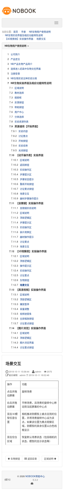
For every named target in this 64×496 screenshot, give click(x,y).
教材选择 (19, 92)
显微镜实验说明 (28, 208)
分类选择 (19, 116)
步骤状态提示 (27, 179)
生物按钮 (24, 280)
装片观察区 (25, 232)
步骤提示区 (25, 174)
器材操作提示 (27, 236)
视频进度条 (25, 313)
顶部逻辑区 (25, 217)
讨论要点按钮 (27, 188)
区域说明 (19, 88)
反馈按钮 (19, 102)
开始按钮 (23, 140)
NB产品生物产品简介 (21, 63)
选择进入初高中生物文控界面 (26, 68)
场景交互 (41, 38)
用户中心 (19, 112)
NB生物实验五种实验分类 (24, 78)
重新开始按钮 (27, 184)
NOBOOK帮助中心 (35, 476)
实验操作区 (25, 169)
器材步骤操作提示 (29, 198)
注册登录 (15, 73)
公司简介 (15, 54)
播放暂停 (24, 304)
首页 (15, 31)
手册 (23, 31)
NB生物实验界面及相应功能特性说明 (24, 35)
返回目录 (32, 458)
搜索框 (18, 97)
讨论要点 (23, 136)
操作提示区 (25, 265)
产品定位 (15, 59)
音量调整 (24, 309)
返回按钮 (24, 164)
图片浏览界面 (27, 342)
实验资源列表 (21, 121)
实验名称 (23, 145)
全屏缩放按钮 (27, 318)
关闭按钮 (23, 150)
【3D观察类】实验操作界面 (19, 38)
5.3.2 (24, 480)
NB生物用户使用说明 (40, 31)
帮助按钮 (19, 107)
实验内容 (23, 131)
